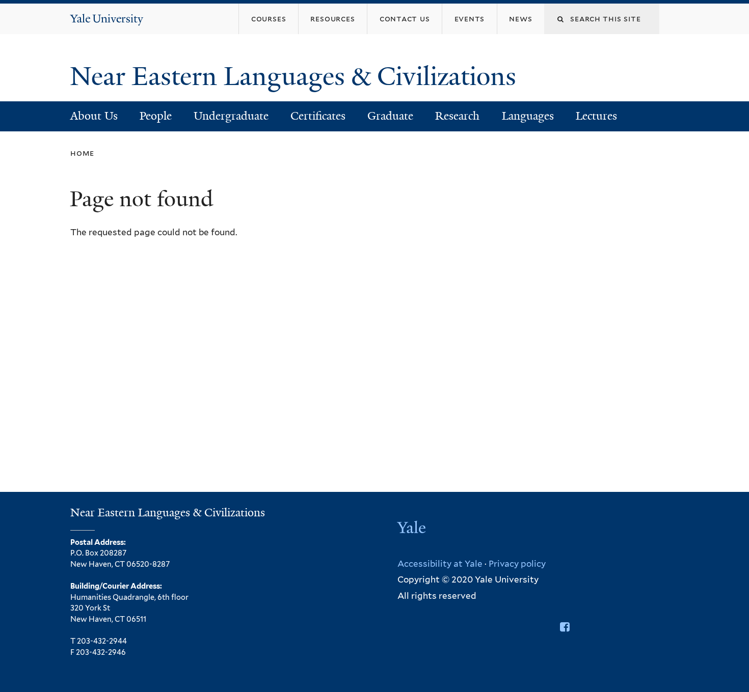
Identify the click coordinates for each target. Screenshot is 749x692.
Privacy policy (517, 564)
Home (82, 153)
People (156, 115)
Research (457, 115)
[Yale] (412, 528)
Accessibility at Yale (440, 564)
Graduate (390, 115)
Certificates (317, 115)
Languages (528, 115)
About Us (94, 115)
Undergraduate (231, 115)
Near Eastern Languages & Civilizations (296, 76)
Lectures (596, 115)
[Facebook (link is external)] (565, 626)
